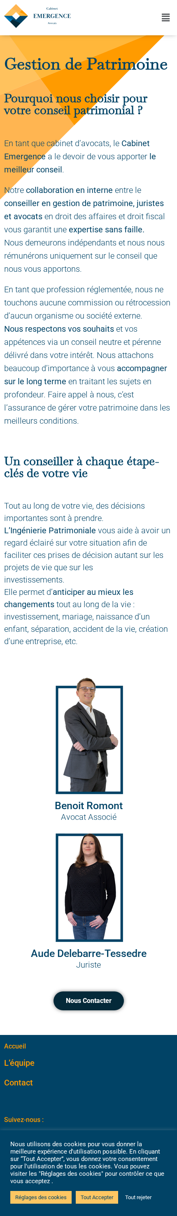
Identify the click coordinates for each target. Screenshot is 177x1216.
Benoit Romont (89, 806)
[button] (166, 17)
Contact (18, 1083)
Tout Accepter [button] (97, 1197)
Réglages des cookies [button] (41, 1197)
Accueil (15, 1046)
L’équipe (19, 1063)
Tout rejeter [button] (138, 1197)
